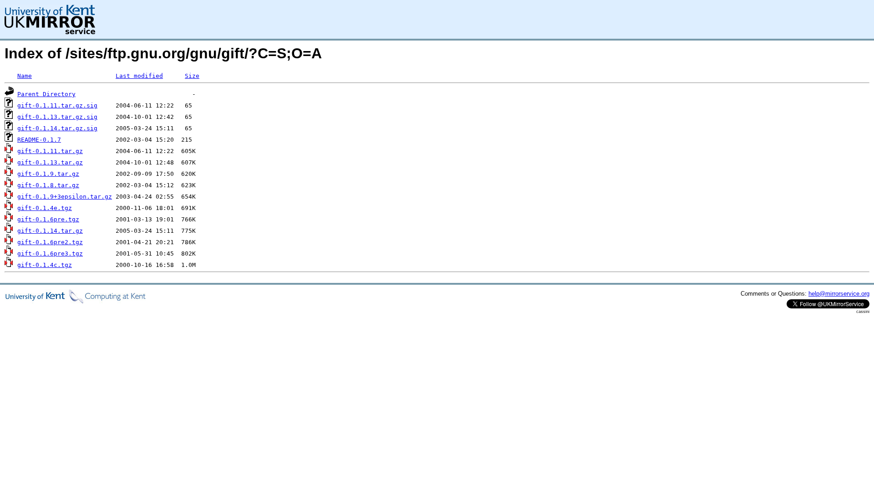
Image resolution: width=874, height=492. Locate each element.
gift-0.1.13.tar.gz (50, 162)
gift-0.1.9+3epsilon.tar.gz (64, 196)
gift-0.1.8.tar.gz (48, 185)
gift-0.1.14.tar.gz (50, 230)
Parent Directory (46, 94)
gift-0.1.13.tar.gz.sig (57, 116)
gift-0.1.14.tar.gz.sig (57, 128)
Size (192, 75)
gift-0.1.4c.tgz (44, 264)
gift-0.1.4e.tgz (44, 208)
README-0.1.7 (39, 139)
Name (24, 75)
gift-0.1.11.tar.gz (50, 151)
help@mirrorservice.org (838, 293)
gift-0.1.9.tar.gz (48, 173)
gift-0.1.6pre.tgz (48, 219)
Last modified (139, 75)
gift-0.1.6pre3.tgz (50, 253)
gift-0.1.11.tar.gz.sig (57, 105)
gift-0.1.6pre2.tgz (50, 242)
